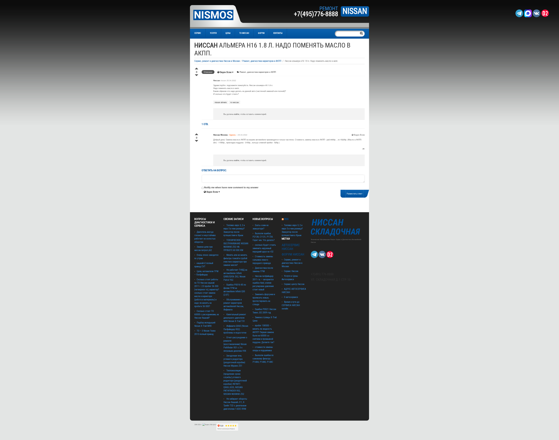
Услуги (213, 33)
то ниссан (234, 102)
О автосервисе (291, 297)
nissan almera (221, 102)
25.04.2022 (242, 134)
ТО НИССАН (244, 33)
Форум (261, 33)
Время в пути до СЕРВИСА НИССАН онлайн (291, 305)
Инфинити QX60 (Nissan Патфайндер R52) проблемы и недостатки (235, 329)
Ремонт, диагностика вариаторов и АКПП (261, 61)
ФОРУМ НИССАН (293, 254)
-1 (196, 74)
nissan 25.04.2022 (228, 80)
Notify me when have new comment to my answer (231, 187)
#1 (364, 148)
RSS (286, 219)
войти (236, 114)
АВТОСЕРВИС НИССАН (291, 247)
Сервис (197, 33)
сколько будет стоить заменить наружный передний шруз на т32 (264, 248)
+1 (196, 67)
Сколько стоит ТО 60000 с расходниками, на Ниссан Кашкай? (206, 314)
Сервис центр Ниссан (294, 284)
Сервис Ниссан (291, 271)
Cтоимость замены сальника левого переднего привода (263, 260)
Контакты (277, 33)
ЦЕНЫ (227, 33)
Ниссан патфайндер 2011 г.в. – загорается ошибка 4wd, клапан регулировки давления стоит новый (263, 283)
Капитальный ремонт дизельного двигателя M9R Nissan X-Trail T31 (234, 318)
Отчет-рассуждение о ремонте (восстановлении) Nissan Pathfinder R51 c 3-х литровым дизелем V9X (235, 344)
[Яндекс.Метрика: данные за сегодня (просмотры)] (209, 424)
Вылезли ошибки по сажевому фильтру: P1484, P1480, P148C (263, 358)
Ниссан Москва (220, 134)
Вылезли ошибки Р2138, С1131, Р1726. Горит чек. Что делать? (264, 236)
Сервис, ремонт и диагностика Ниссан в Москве (217, 61)
